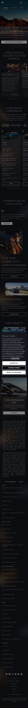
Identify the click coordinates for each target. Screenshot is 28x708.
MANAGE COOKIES (14, 367)
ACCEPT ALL (14, 363)
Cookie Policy (15, 358)
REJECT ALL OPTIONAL (14, 372)
